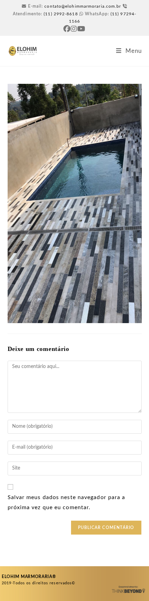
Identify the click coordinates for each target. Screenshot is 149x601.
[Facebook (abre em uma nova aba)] (67, 28)
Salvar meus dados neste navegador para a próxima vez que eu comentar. (66, 502)
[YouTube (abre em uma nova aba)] (81, 28)
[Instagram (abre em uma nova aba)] (74, 28)
